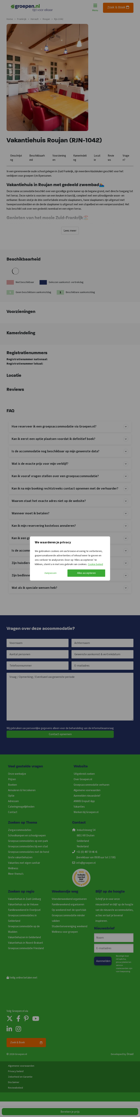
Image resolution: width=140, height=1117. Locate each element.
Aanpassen (50, 573)
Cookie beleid (95, 564)
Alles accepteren (86, 573)
